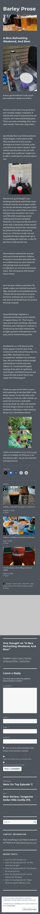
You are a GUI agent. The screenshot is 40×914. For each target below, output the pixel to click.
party (25, 586)
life (28, 583)
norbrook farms (18, 586)
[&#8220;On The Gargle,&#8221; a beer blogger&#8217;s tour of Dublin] (19, 556)
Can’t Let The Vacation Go (15, 860)
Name (6, 717)
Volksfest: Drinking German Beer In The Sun (18, 537)
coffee (5, 586)
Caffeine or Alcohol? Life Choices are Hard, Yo (19, 507)
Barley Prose (19, 9)
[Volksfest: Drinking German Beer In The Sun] (19, 526)
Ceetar (8, 583)
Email (6, 727)
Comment (7, 686)
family (10, 586)
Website (6, 737)
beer (24, 583)
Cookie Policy (11, 905)
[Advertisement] (20, 615)
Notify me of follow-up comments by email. (17, 759)
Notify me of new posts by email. (14, 765)
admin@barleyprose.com (26, 843)
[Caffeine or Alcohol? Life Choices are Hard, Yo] (19, 495)
